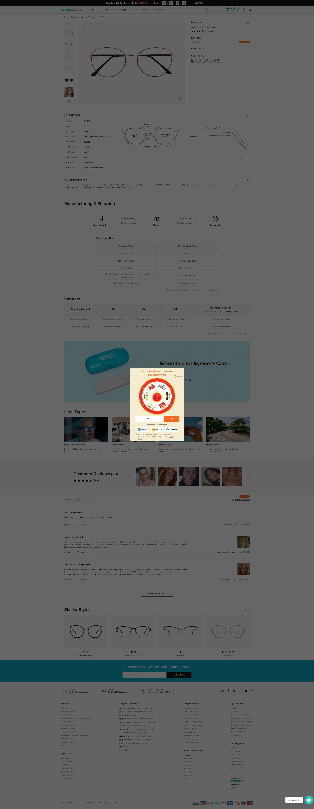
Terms (179, 377)
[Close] (180, 371)
